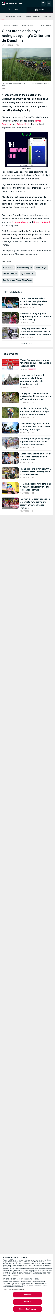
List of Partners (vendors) (13, 1289)
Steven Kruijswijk (41, 222)
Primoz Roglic (24, 124)
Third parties (16, 1275)
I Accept (27, 1295)
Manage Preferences (27, 1309)
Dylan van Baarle (20, 222)
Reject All (27, 1302)
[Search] (43, 3)
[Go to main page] (14, 3)
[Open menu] (49, 3)
